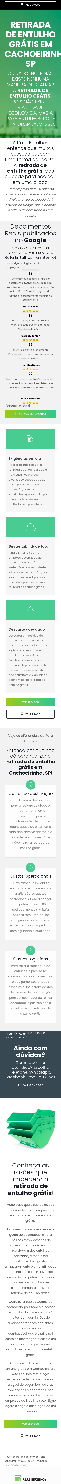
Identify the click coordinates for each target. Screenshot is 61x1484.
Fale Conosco (33, 1085)
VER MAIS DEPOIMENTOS (33, 414)
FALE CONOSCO (32, 4)
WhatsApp (32, 714)
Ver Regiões (30, 702)
